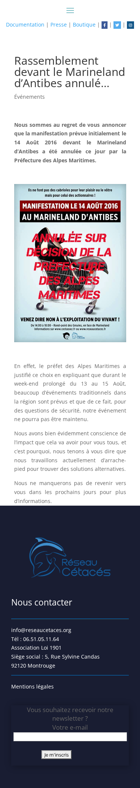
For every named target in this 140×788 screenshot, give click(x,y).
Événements (29, 96)
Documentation (25, 24)
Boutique (84, 24)
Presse (58, 24)
